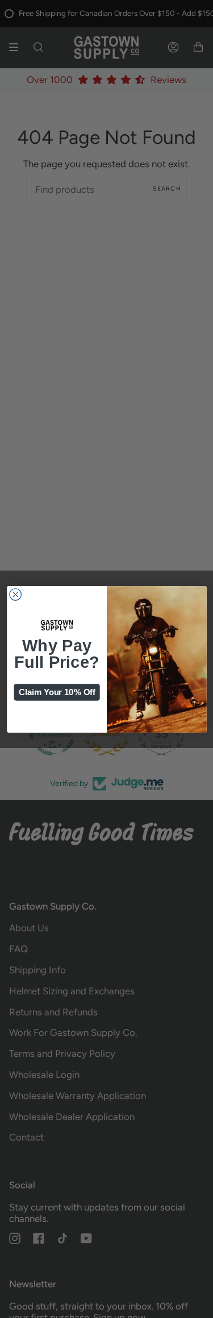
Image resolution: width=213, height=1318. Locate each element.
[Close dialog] (15, 594)
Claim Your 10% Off (57, 691)
